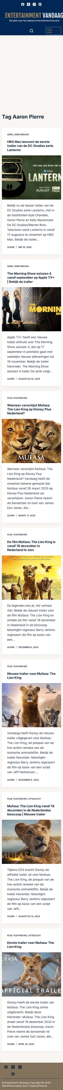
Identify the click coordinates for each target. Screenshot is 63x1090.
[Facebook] (22, 4)
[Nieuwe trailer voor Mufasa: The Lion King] (31, 705)
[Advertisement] (31, 68)
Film (9, 398)
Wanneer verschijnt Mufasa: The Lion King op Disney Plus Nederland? (29, 409)
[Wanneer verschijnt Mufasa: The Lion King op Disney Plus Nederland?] (31, 441)
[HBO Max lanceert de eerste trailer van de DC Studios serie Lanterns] (31, 177)
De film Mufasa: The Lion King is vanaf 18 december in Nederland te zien (31, 546)
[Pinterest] (40, 4)
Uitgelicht (34, 798)
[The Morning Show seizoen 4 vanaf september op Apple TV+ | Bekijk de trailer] (31, 309)
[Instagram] (34, 4)
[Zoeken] (31, 31)
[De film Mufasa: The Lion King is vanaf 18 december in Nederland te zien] (31, 578)
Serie (10, 134)
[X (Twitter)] (28, 4)
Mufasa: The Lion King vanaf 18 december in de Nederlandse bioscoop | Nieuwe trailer (30, 810)
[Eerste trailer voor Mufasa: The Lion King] (31, 974)
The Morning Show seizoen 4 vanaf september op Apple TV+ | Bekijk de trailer (30, 277)
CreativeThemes (38, 1085)
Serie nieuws (21, 134)
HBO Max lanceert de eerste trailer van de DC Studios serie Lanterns (30, 146)
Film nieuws (20, 398)
